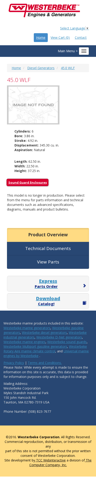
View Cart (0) (60, 37)
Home (40, 37)
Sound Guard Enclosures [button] (27, 182)
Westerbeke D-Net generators (59, 337)
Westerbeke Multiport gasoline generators (35, 346)
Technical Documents (48, 248)
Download (48, 300)
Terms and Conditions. (45, 362)
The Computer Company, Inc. (60, 462)
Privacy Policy (13, 362)
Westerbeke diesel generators (44, 332)
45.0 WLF (68, 68)
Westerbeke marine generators (26, 328)
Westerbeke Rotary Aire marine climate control (45, 348)
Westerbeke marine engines (24, 342)
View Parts (48, 262)
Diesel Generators (41, 68)
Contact (81, 37)
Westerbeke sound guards (67, 342)
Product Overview (48, 235)
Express (46, 283)
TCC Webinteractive (50, 460)
